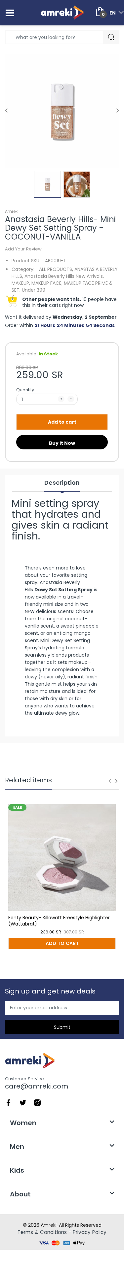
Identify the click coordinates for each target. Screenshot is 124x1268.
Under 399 (33, 290)
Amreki (12, 211)
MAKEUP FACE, (46, 283)
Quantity (25, 390)
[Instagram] (37, 1102)
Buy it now (62, 443)
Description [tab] (62, 483)
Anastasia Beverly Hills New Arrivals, (64, 276)
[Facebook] (8, 1102)
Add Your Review (23, 249)
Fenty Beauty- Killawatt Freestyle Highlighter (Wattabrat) (59, 920)
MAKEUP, (21, 283)
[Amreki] (62, 12)
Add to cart (62, 422)
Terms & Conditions (42, 1232)
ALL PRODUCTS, (56, 269)
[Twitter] (23, 1102)
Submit (62, 1027)
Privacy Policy (89, 1232)
